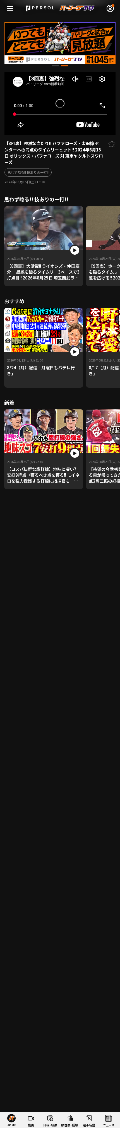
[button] (55, 65)
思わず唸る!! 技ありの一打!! (28, 172)
